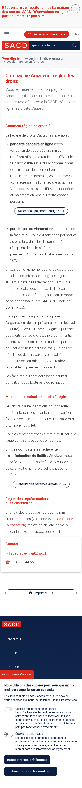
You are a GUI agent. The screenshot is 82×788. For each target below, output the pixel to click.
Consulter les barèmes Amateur (38, 484)
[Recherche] (74, 45)
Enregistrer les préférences (27, 759)
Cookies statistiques (29, 733)
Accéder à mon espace (49, 34)
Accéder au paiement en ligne (38, 211)
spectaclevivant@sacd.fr (30, 553)
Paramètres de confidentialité (16, 674)
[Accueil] (15, 45)
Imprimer (41, 593)
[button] (6, 34)
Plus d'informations (65, 700)
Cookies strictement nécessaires (35, 708)
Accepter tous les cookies (30, 771)
